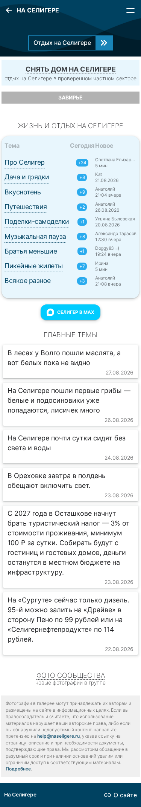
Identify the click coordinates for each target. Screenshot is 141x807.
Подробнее (18, 769)
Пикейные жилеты (34, 266)
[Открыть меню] (130, 11)
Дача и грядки (27, 177)
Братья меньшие (31, 251)
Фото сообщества (70, 675)
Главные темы (70, 335)
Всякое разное (28, 280)
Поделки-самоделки (37, 221)
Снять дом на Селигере (71, 69)
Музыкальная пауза (35, 236)
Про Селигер (25, 162)
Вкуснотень (23, 192)
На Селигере (20, 795)
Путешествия (26, 207)
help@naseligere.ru (58, 736)
